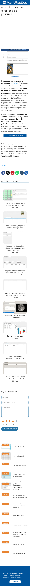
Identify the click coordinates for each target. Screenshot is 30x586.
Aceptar (15, 582)
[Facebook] (3, 173)
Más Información (16, 577)
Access (4, 165)
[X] (8, 173)
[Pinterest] (12, 173)
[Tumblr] (22, 173)
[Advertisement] (15, 32)
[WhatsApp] (17, 173)
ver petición (15, 83)
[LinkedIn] (26, 173)
